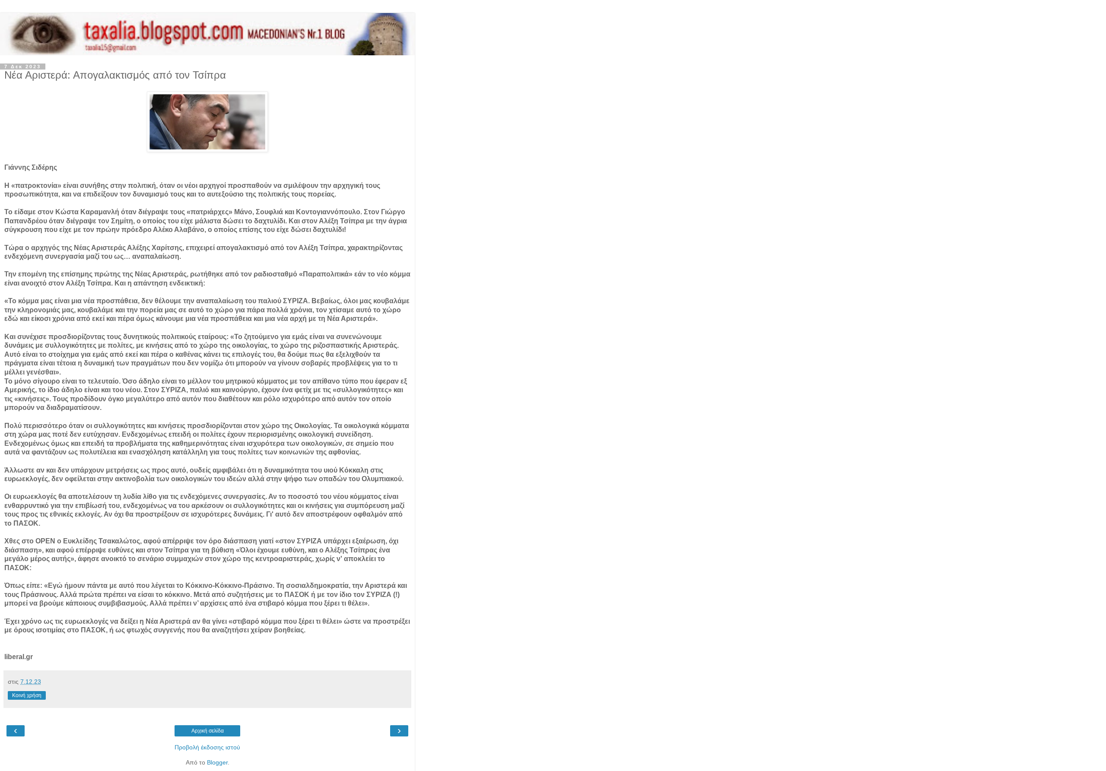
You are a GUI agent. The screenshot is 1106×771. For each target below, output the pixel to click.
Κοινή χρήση (26, 695)
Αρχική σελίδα (207, 731)
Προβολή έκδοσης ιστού (207, 747)
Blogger (217, 762)
